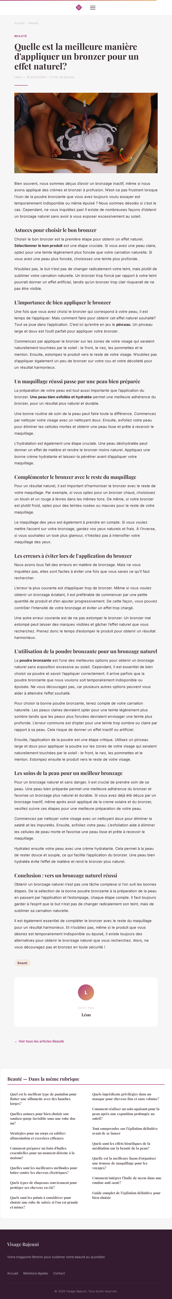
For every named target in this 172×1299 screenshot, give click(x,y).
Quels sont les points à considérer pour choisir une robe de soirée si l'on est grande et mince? (44, 1202)
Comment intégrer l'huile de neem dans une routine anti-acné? (126, 1180)
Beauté (33, 23)
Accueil (19, 23)
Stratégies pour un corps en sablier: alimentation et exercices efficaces (38, 1135)
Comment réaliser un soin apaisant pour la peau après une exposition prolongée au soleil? (125, 1114)
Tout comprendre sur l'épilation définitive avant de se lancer (125, 1130)
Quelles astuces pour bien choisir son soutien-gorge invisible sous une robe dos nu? (42, 1119)
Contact (59, 1273)
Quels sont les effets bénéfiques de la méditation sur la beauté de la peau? (121, 1145)
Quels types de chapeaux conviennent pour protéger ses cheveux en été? (43, 1185)
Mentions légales (35, 1273)
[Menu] (92, 7)
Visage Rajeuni (23, 1244)
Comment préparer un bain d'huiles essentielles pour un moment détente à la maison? (42, 1153)
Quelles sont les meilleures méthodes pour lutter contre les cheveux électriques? (43, 1170)
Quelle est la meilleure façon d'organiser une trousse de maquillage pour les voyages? (124, 1163)
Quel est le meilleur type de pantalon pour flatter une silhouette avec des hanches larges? (43, 1099)
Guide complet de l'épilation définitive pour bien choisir (126, 1195)
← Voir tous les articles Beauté (39, 1041)
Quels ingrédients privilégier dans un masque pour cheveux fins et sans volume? (125, 1096)
